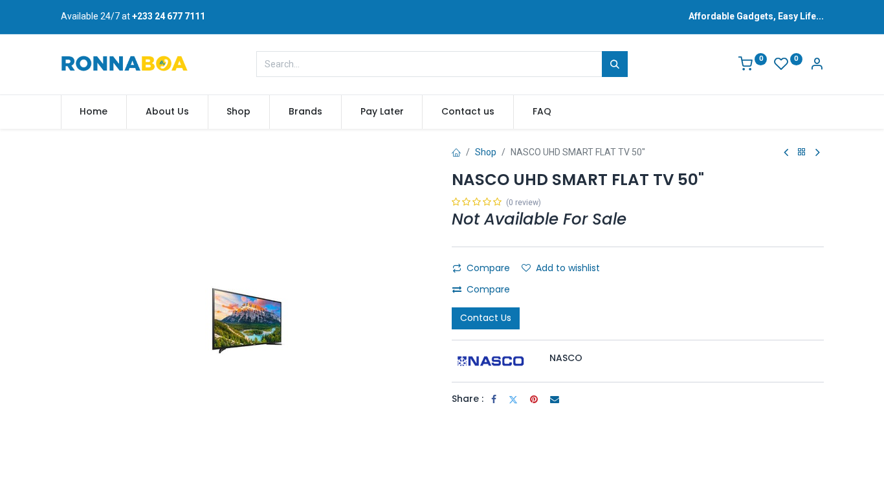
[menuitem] (94, 112)
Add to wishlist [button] (568, 267)
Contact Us (485, 317)
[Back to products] (802, 152)
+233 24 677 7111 (168, 16)
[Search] (615, 64)
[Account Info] (817, 65)
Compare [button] (488, 267)
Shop (485, 152)
